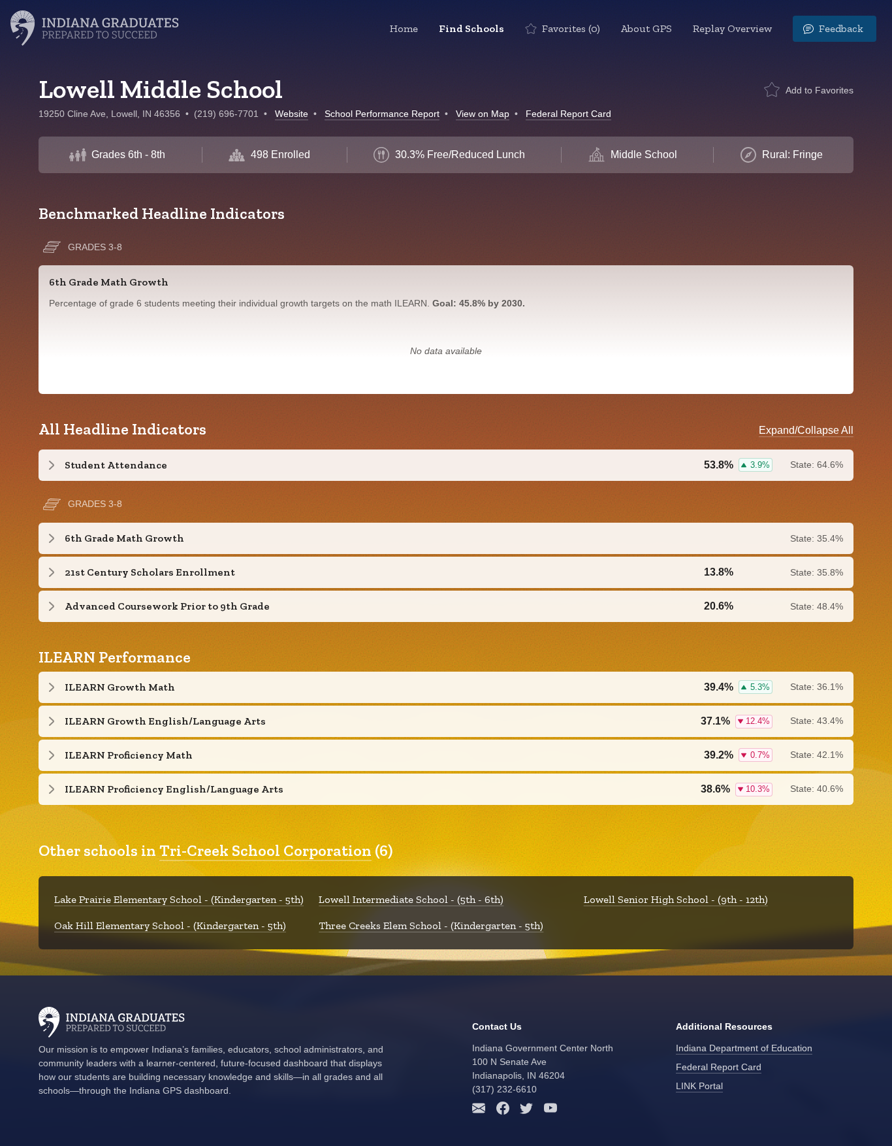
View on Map (482, 113)
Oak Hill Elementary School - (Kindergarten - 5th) (170, 925)
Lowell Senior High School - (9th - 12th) (676, 899)
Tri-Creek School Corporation (265, 850)
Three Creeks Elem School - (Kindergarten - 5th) (431, 925)
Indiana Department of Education (744, 1048)
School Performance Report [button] (382, 113)
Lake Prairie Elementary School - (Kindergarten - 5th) (179, 899)
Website (291, 113)
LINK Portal (699, 1086)
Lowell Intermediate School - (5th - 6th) (411, 899)
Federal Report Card (568, 113)
